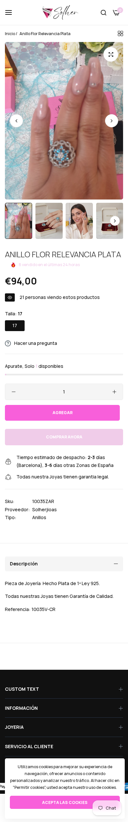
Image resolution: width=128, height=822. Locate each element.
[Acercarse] (110, 54)
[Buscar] (103, 13)
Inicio (10, 33)
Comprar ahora (64, 437)
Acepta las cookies (65, 802)
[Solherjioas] (64, 12)
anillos (39, 517)
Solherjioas (44, 509)
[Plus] (114, 392)
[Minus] (13, 392)
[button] (111, 120)
